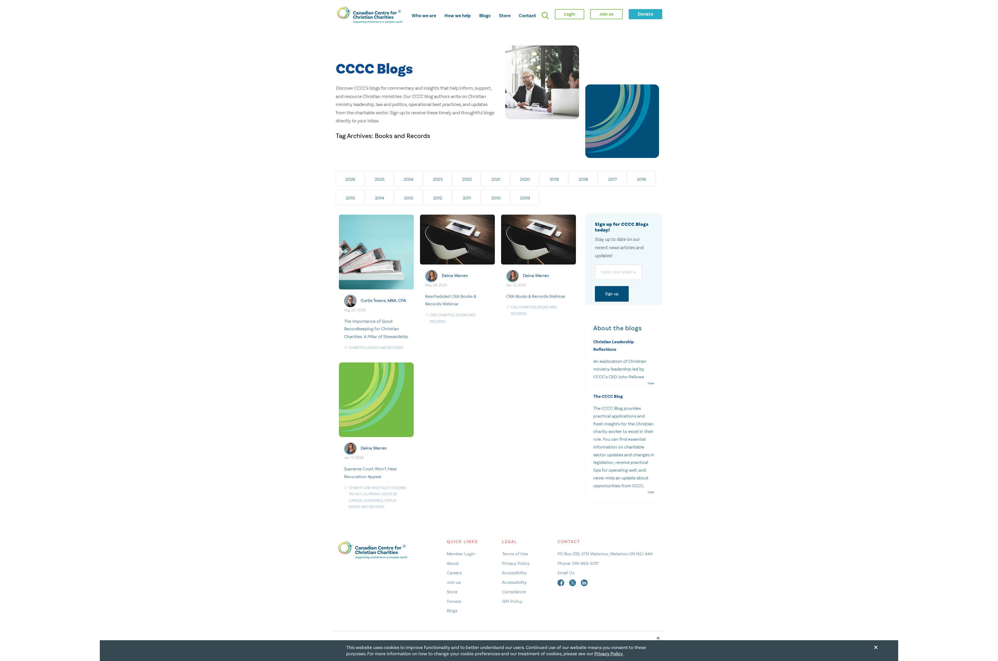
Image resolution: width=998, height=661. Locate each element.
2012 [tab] (437, 198)
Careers (454, 572)
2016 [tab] (641, 179)
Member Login (461, 553)
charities (357, 348)
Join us (454, 582)
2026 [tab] (350, 179)
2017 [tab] (612, 179)
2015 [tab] (350, 198)
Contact (527, 15)
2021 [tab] (495, 179)
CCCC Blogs (374, 69)
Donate (454, 601)
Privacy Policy (516, 563)
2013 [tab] (408, 198)
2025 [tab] (379, 179)
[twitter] (573, 582)
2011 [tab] (467, 198)
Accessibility (514, 572)
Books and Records (385, 348)
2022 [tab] (467, 179)
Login (569, 14)
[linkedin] (584, 582)
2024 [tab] (408, 179)
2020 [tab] (525, 179)
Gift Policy (512, 601)
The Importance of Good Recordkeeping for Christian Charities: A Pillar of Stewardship (376, 329)
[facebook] (561, 582)
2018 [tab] (583, 179)
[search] (545, 15)
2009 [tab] (525, 198)
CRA (433, 315)
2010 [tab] (496, 198)
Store (504, 15)
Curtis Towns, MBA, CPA (383, 300)
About (453, 563)
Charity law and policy (370, 488)
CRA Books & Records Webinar (536, 296)
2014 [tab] (379, 198)
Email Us (565, 572)
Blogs (485, 15)
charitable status (380, 500)
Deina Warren (455, 275)
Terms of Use (515, 553)
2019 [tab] (554, 179)
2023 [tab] (438, 179)
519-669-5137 (585, 563)
